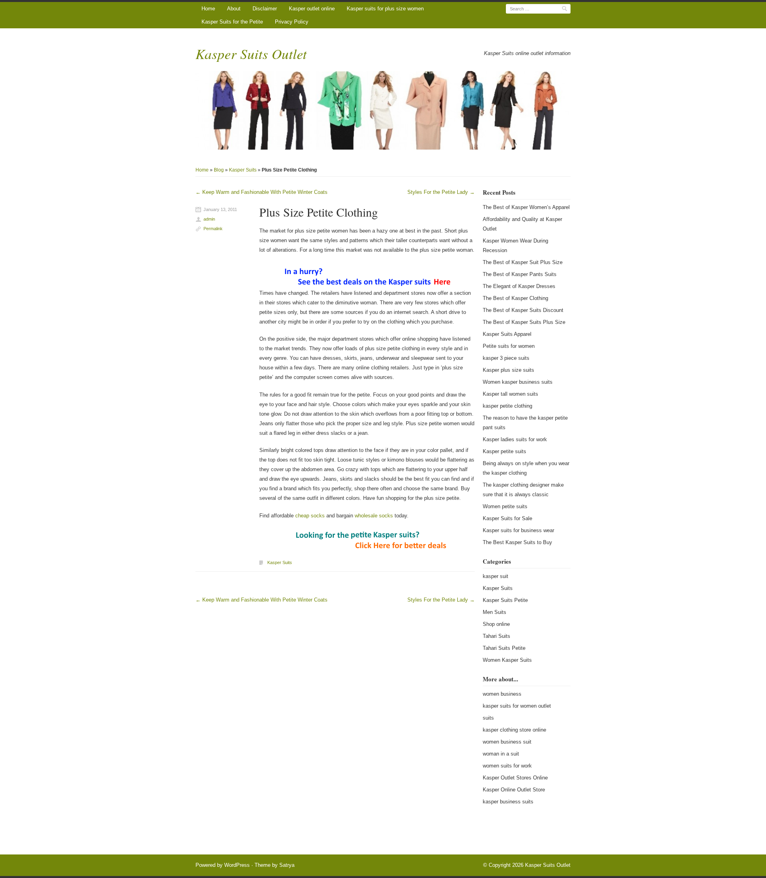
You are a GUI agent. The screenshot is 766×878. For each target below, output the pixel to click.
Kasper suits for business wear (518, 530)
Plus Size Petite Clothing (318, 212)
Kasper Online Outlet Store (514, 790)
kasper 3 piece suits (506, 358)
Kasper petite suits (504, 451)
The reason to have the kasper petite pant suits (525, 422)
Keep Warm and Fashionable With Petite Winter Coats (261, 192)
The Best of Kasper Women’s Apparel (526, 207)
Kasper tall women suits (510, 394)
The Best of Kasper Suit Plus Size (523, 262)
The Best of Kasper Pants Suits (520, 274)
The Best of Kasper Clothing (515, 298)
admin (209, 219)
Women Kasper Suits (507, 660)
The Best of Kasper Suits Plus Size (524, 322)
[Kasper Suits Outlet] (383, 110)
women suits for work (507, 766)
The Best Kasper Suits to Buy (517, 542)
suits (488, 718)
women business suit (507, 742)
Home (208, 9)
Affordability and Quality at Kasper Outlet (522, 224)
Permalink (213, 228)
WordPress (237, 865)
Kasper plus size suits (508, 370)
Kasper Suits (243, 170)
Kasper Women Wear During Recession (515, 245)
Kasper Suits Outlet (251, 53)
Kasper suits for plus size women (385, 9)
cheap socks (310, 516)
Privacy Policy (291, 22)
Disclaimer (265, 9)
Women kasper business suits (518, 382)
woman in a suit (501, 754)
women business (502, 694)
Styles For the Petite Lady (441, 192)
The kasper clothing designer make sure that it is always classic (523, 489)
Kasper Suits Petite (505, 600)
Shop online (496, 624)
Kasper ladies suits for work (515, 439)
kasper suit (495, 576)
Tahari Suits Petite (504, 648)
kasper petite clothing (507, 406)
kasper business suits (508, 802)
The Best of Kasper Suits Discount (523, 310)
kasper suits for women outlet (517, 706)
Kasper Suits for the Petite (232, 22)
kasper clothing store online (514, 730)
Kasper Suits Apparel (507, 334)
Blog (219, 170)
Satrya (286, 865)
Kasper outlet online (312, 9)
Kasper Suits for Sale (507, 518)
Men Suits (494, 612)
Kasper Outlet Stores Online (515, 778)
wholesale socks (374, 516)
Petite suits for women (509, 346)
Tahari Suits (496, 636)
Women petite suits (505, 506)
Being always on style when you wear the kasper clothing (526, 468)
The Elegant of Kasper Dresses (519, 286)
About (234, 9)
